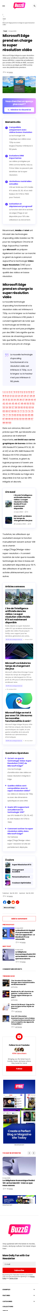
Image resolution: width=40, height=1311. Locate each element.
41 (35, 399)
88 (6, 418)
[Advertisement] (19, 1112)
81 (18, 415)
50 (28, 403)
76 (4, 415)
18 (3, 395)
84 (26, 415)
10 (18, 392)
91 (15, 418)
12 (22, 392)
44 (10, 403)
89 (9, 418)
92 (17, 418)
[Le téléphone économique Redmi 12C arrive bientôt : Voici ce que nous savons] (9, 955)
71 (21, 411)
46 (16, 403)
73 (26, 411)
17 (33, 392)
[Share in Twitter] (9, 902)
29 (34, 395)
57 (13, 407)
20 (8, 395)
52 (33, 403)
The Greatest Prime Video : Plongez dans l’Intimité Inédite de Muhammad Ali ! (23, 982)
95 (26, 418)
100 (9, 422)
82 (20, 415)
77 (6, 415)
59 (19, 407)
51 (30, 403)
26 (25, 395)
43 (7, 403)
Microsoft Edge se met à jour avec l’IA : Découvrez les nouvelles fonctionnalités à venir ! (18, 717)
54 (7, 407)
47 (19, 403)
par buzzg (18, 1011)
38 (26, 399)
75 (32, 411)
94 (23, 418)
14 (27, 392)
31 (6, 399)
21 (11, 395)
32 (9, 399)
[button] (3, 6)
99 (6, 422)
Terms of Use (13, 1278)
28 (31, 395)
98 (4, 422)
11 (20, 392)
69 (15, 411)
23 (16, 395)
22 (13, 395)
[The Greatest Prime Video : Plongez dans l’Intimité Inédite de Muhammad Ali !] (6, 983)
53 (4, 407)
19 (6, 395)
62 (27, 407)
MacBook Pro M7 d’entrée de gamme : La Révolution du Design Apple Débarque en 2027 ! (22, 994)
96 (29, 418)
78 (9, 415)
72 (23, 411)
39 (29, 399)
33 (12, 399)
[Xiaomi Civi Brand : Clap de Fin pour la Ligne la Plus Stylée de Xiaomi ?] (6, 1007)
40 (32, 399)
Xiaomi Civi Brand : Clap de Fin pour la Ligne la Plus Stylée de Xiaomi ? (22, 1006)
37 (23, 399)
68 (12, 411)
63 (30, 407)
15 (29, 392)
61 (24, 407)
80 (15, 415)
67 (9, 411)
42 (4, 403)
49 (25, 403)
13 (24, 392)
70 (18, 411)
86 (32, 415)
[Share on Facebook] (5, 902)
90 (12, 418)
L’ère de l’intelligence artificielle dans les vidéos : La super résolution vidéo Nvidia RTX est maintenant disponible (17, 615)
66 (7, 411)
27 (28, 395)
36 (20, 399)
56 (10, 407)
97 (32, 418)
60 (22, 407)
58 (16, 407)
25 (22, 395)
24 (19, 395)
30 (4, 399)
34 (14, 399)
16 (31, 392)
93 (20, 418)
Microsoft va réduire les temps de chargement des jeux (18, 666)
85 (29, 415)
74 (29, 411)
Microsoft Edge (9, 907)
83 (23, 415)
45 (13, 403)
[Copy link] (17, 902)
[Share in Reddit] (13, 902)
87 (4, 418)
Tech (4, 19)
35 (17, 399)
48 (22, 403)
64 (32, 407)
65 (4, 411)
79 (12, 415)
